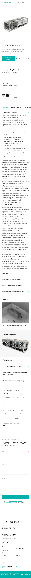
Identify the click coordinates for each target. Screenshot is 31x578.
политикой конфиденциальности (14, 503)
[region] (15, 371)
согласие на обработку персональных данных (13, 501)
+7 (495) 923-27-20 (10, 522)
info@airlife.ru (8, 528)
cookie (15, 573)
